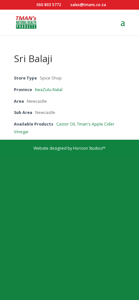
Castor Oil (65, 124)
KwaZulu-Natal (48, 89)
